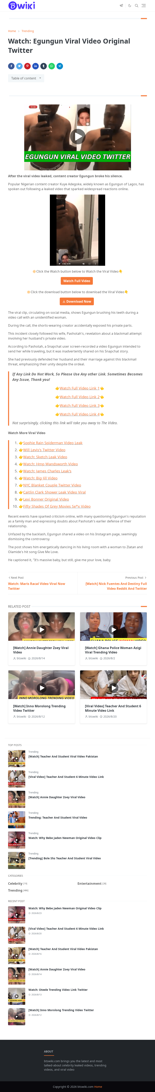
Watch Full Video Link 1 (79, 388)
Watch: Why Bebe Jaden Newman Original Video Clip (65, 838)
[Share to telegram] (60, 66)
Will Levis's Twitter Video (44, 449)
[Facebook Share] (11, 66)
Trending (33, 751)
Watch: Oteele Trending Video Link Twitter (58, 990)
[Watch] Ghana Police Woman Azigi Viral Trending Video (113, 650)
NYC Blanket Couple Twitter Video (52, 485)
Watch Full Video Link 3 (79, 405)
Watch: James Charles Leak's (47, 471)
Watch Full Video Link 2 (79, 396)
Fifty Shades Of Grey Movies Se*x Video (57, 506)
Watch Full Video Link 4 (79, 414)
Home (98, 1087)
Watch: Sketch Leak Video (45, 456)
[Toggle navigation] (143, 5)
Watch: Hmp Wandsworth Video (50, 464)
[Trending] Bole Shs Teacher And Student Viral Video (64, 858)
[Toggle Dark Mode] (129, 5)
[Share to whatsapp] (51, 66)
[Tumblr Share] (43, 66)
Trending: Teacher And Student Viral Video (57, 817)
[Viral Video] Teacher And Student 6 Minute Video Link (113, 708)
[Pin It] (27, 66)
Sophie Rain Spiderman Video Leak (53, 442)
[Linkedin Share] (35, 66)
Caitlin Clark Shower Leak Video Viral (54, 492)
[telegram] (121, 5)
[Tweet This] (19, 66)
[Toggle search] (136, 5)
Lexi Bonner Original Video (46, 499)
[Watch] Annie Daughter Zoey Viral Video (56, 797)
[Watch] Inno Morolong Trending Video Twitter (61, 1010)
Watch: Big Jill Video (40, 478)
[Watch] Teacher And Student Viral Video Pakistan (63, 756)
